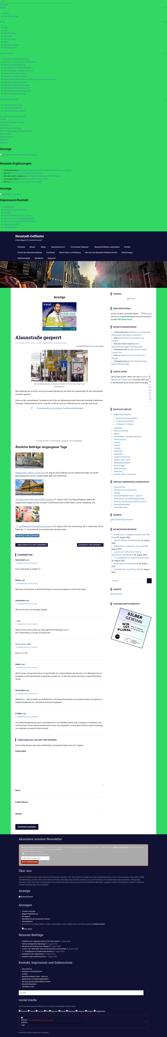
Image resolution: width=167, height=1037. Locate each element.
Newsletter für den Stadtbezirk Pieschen (36, 919)
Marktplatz (4, 140)
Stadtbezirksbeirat (11, 16)
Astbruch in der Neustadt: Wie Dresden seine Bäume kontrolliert (46, 170)
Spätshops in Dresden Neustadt (16, 85)
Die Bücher (4, 125)
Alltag (2, 22)
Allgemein (4, 143)
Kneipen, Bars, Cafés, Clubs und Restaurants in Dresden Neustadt (30, 79)
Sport (6, 30)
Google (93, 346)
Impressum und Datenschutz (15, 210)
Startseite (4, 5)
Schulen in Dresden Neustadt (15, 82)
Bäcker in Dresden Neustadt (15, 65)
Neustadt (35, 535)
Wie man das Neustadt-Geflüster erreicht (16, 131)
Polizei (6, 13)
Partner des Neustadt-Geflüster (12, 122)
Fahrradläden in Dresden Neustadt (17, 68)
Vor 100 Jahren (10, 39)
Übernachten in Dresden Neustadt (17, 91)
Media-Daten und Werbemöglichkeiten (19, 218)
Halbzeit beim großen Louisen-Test (34, 179)
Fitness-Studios (120, 439)
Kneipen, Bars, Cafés (122, 460)
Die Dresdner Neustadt (9, 99)
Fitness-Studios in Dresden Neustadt (18, 71)
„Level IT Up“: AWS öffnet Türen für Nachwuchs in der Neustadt (44, 949)
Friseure (117, 442)
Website (18, 814)
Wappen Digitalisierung (30, 914)
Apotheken (118, 428)
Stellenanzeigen (6, 137)
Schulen (117, 448)
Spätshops (118, 451)
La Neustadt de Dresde (13, 105)
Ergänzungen (20, 751)
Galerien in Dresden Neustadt (15, 76)
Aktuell (2, 8)
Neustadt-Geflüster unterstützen (12, 116)
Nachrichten (48, 343)
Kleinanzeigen (5, 134)
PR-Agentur (26, 916)
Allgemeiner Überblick (122, 414)
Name (17, 790)
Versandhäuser (27, 921)
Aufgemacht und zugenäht (89, 545)
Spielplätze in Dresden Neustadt (16, 88)
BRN (5, 42)
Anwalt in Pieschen (28, 911)
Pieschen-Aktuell (99, 924)
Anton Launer (36, 343)
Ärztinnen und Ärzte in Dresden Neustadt (20, 62)
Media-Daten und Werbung (10, 128)
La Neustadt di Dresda (12, 108)
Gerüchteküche (10, 33)
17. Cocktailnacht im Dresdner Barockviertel (131, 558)
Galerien (117, 445)
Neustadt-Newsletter (12, 224)
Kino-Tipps (8, 36)
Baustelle (19, 535)
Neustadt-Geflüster (29, 236)
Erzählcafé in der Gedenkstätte (126, 564)
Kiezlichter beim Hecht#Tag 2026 (127, 569)
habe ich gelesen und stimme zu (36, 854)
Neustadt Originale (11, 45)
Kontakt (3, 119)
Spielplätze (118, 454)
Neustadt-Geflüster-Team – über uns (18, 216)
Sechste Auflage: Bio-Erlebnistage (127, 540)
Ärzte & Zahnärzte (121, 431)
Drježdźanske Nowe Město (14, 111)
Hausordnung (9, 207)
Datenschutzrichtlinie (121, 847)
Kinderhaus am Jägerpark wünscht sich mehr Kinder (40, 941)
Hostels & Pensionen (122, 457)
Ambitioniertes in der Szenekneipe (32, 545)
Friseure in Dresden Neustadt (15, 73)
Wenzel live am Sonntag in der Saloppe (25, 173)
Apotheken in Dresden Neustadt (16, 59)
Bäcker (116, 434)
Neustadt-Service (7, 53)
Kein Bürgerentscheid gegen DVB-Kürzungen (43, 176)
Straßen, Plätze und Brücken (15, 94)
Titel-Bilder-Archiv (11, 48)
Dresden (27, 535)
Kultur (6, 27)
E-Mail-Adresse (21, 802)
